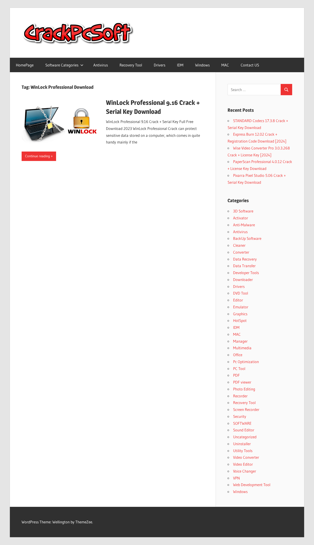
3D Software (243, 211)
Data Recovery (245, 259)
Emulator (240, 306)
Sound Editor (243, 429)
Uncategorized (245, 436)
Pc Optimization (246, 361)
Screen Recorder (246, 409)
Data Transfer (244, 265)
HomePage (25, 65)
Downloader (243, 279)
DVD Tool (240, 293)
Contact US (250, 65)
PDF (236, 375)
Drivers (159, 65)
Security (239, 416)
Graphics (240, 313)
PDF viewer (242, 382)
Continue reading (37, 156)
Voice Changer (244, 471)
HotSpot (240, 320)
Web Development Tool (251, 484)
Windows (202, 65)
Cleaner (239, 245)
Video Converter (246, 457)
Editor (238, 300)
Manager (240, 341)
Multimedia (242, 347)
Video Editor (243, 464)
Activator (240, 217)
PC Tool (239, 368)
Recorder (240, 395)
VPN (236, 478)
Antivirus (100, 65)
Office (237, 354)
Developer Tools (246, 272)
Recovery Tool (131, 65)
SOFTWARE (242, 423)
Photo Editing (244, 389)
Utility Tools (242, 450)
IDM (180, 65)
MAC (225, 65)
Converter (241, 252)
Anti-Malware (244, 224)
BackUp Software (247, 238)
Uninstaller (242, 443)
